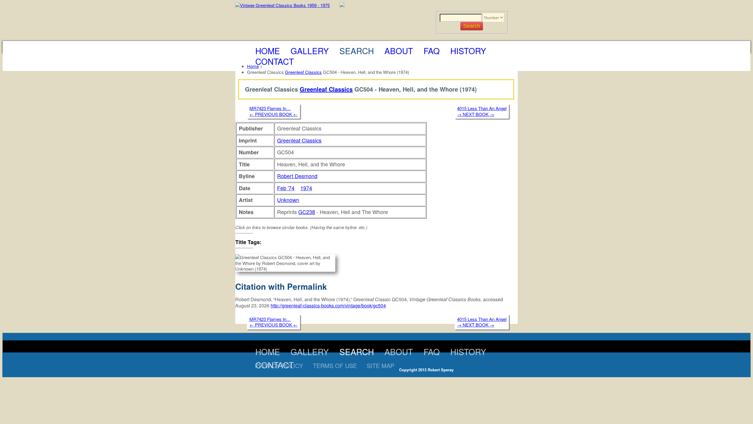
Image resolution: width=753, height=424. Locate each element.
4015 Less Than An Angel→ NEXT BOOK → (482, 111)
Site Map (380, 365)
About (398, 50)
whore (301, 242)
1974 (306, 188)
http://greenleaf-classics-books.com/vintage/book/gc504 (328, 305)
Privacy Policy (279, 365)
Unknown (288, 199)
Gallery (310, 50)
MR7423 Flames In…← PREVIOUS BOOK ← (273, 111)
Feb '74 (285, 188)
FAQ (432, 50)
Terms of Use (335, 365)
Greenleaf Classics (303, 72)
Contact (274, 61)
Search (356, 50)
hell (289, 242)
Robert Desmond (297, 176)
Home (267, 50)
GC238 (306, 212)
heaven (274, 242)
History (468, 50)
